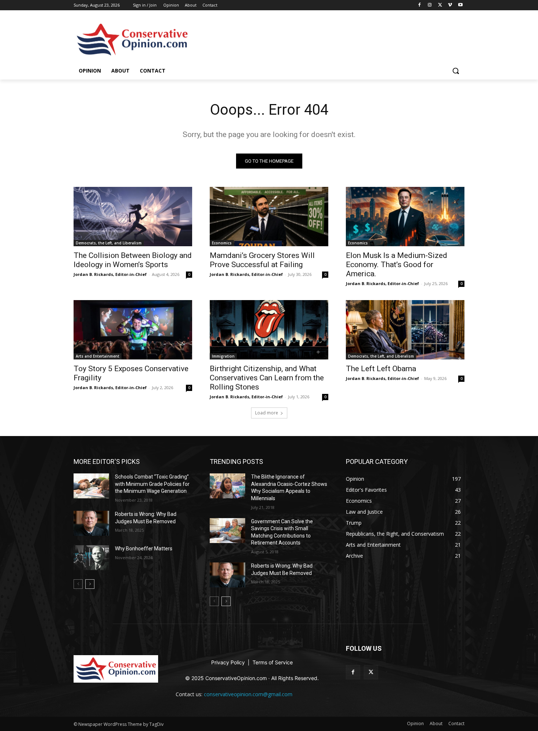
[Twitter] (440, 5)
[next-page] (89, 584)
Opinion (171, 5)
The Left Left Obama (381, 368)
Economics (222, 242)
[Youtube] (460, 5)
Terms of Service (273, 662)
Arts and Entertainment (97, 356)
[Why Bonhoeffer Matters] (91, 557)
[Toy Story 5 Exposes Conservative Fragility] (133, 329)
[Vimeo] (450, 5)
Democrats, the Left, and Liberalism (109, 242)
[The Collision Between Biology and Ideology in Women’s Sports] (133, 216)
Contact (209, 5)
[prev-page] (78, 584)
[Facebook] (419, 5)
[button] (455, 71)
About (191, 5)
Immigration (223, 356)
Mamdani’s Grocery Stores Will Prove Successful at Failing (262, 260)
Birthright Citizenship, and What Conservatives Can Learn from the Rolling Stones (267, 377)
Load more (266, 413)
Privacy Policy (228, 662)
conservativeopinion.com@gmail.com (248, 694)
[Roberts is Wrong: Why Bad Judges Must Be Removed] (91, 523)
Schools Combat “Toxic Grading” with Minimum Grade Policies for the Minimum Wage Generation (152, 484)
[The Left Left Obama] (405, 329)
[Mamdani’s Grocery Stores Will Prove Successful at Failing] (269, 216)
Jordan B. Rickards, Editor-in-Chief (110, 274)
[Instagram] (430, 5)
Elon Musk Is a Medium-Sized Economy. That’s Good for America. (396, 264)
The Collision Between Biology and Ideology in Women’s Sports (133, 260)
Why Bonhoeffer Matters (143, 548)
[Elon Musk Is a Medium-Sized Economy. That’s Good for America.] (405, 216)
